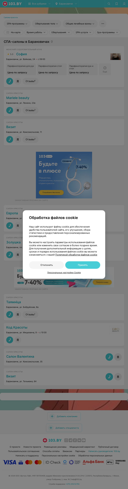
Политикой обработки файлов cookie (76, 254)
